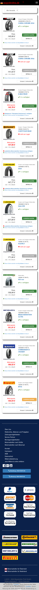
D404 (20, 169)
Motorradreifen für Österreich (17, 569)
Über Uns (8, 429)
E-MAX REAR (22, 94)
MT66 (20, 387)
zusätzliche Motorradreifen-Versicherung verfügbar (18, 151)
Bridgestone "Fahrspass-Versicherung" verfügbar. (18, 113)
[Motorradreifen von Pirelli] (10, 557)
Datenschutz (9, 456)
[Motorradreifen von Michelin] (29, 551)
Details (28, 38)
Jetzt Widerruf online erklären (14, 461)
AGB (6, 454)
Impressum (8, 451)
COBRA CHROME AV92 (26, 23)
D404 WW (21, 206)
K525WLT (21, 244)
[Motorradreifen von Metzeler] (10, 551)
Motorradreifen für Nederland (17, 571)
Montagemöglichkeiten (12, 440)
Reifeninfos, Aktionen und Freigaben (17, 432)
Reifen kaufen (29, 35)
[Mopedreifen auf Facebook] (4, 465)
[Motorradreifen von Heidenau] (29, 544)
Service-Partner (10, 437)
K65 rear (21, 279)
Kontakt (7, 448)
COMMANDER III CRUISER (24, 351)
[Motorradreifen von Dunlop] (10, 544)
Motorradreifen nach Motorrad (15, 445)
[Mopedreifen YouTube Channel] (11, 465)
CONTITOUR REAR (24, 131)
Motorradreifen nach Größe (14, 442)
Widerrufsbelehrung (11, 459)
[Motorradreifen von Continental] (29, 537)
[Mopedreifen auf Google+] (7, 465)
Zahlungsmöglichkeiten (12, 434)
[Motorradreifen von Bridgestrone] (10, 537)
